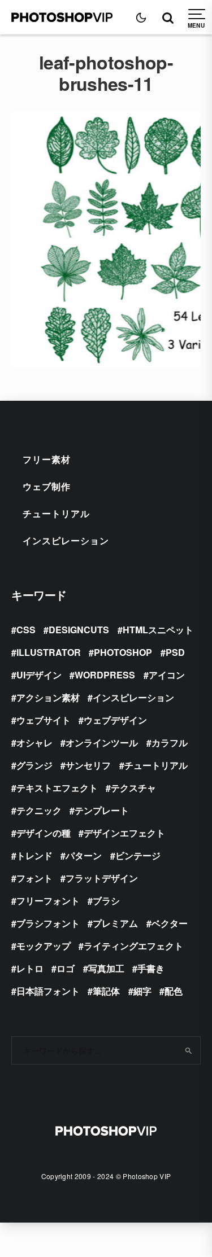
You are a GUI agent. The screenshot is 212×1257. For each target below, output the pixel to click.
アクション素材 (48, 697)
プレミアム (115, 923)
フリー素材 (47, 459)
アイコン (167, 674)
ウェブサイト (43, 719)
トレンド (34, 855)
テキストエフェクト (57, 787)
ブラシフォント (48, 923)
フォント (34, 877)
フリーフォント (48, 900)
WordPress (105, 674)
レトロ (30, 968)
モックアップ (43, 945)
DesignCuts (79, 629)
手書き (151, 968)
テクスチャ (133, 787)
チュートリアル (56, 513)
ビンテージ (138, 855)
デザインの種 (43, 832)
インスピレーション (66, 540)
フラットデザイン (102, 877)
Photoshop (123, 652)
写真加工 (106, 968)
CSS (26, 629)
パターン (84, 855)
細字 (142, 990)
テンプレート (102, 810)
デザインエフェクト (124, 832)
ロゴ (66, 968)
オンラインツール (102, 742)
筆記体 (106, 990)
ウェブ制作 (47, 486)
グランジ (34, 765)
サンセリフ (88, 765)
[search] (188, 1050)
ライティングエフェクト (133, 945)
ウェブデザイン (115, 719)
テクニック (39, 810)
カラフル (170, 742)
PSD (175, 652)
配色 (174, 990)
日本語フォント (48, 990)
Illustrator (48, 652)
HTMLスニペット (158, 629)
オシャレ (34, 742)
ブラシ (106, 900)
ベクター (170, 923)
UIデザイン (39, 674)
